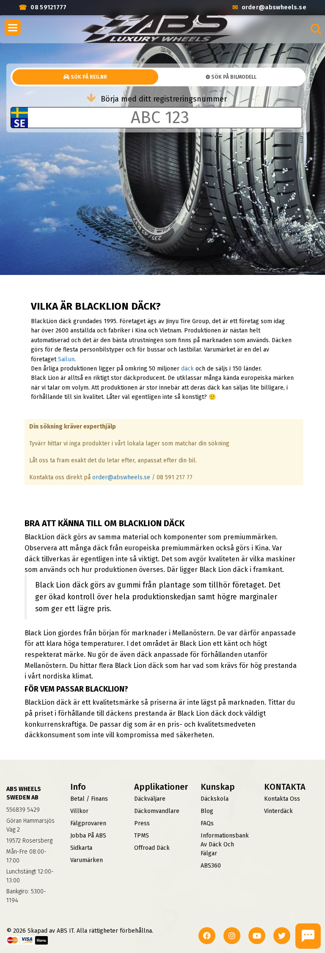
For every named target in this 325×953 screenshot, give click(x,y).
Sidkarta (81, 847)
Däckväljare (149, 798)
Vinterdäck (278, 811)
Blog (207, 811)
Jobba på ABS (88, 835)
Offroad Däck (152, 847)
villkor (79, 811)
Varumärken (86, 860)
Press (142, 823)
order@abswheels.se (121, 477)
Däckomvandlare (156, 811)
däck (187, 368)
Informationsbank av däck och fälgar (225, 844)
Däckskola (215, 798)
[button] (13, 27)
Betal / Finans (89, 798)
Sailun (66, 359)
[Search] (316, 29)
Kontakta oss (282, 798)
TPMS (141, 835)
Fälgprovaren (88, 823)
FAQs (207, 823)
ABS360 (211, 865)
